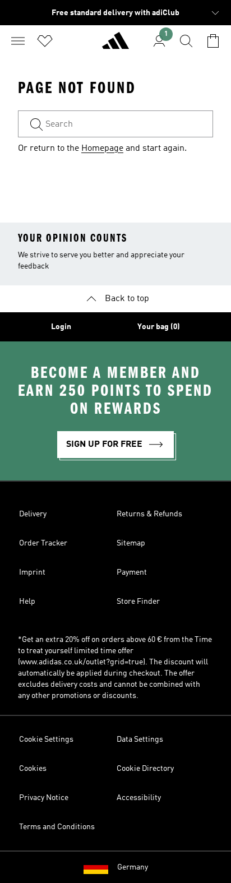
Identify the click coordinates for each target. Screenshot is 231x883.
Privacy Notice (43, 798)
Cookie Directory (145, 769)
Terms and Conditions (57, 827)
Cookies (33, 769)
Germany (132, 867)
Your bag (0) (158, 327)
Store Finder (138, 601)
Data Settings (140, 739)
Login (61, 327)
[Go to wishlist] (44, 40)
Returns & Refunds (149, 514)
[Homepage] (115, 45)
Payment (132, 572)
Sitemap (131, 543)
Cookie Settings (46, 739)
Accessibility (139, 798)
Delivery (33, 514)
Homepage (102, 148)
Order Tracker (43, 543)
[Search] (186, 40)
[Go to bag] (213, 40)
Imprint (32, 572)
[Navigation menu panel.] (17, 40)
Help (27, 601)
